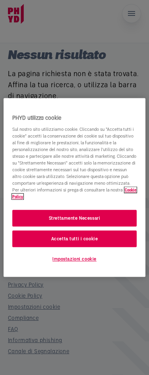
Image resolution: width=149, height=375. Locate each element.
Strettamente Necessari (75, 218)
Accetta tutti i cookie (74, 238)
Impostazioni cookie (74, 259)
